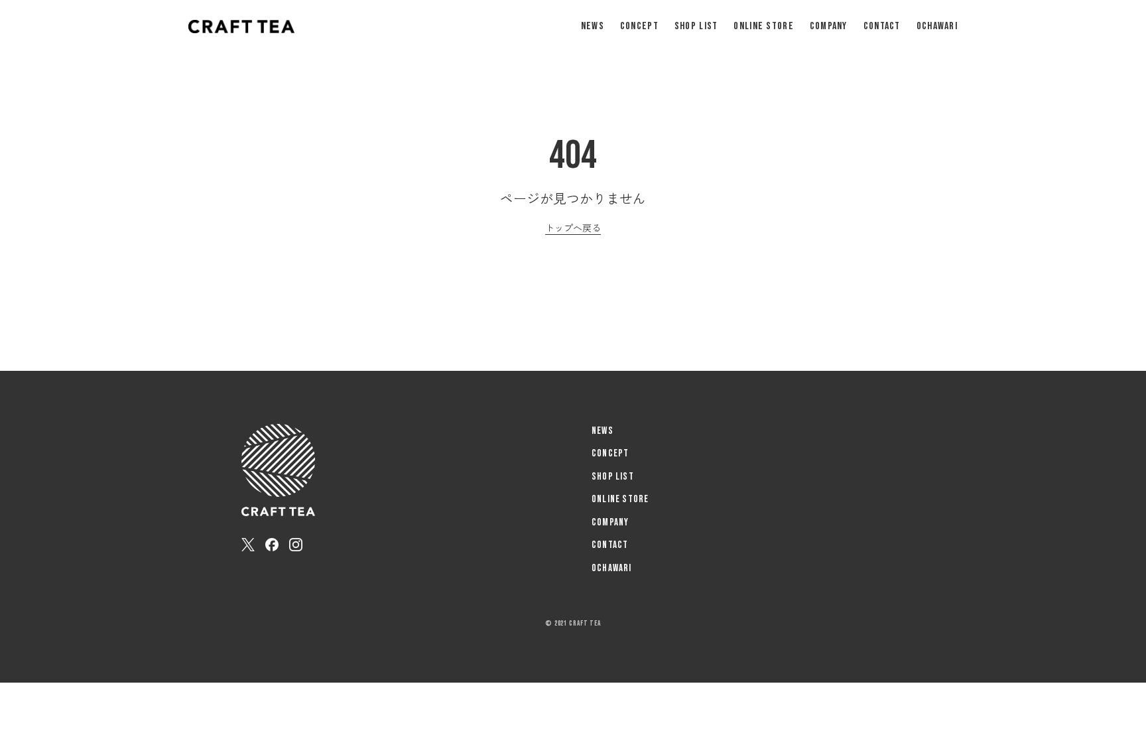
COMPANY (829, 26)
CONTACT (882, 26)
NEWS (592, 26)
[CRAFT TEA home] (241, 26)
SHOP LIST (696, 26)
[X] (248, 544)
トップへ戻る (573, 227)
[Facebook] (272, 544)
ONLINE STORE (763, 26)
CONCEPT (639, 26)
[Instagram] (295, 544)
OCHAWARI (937, 26)
